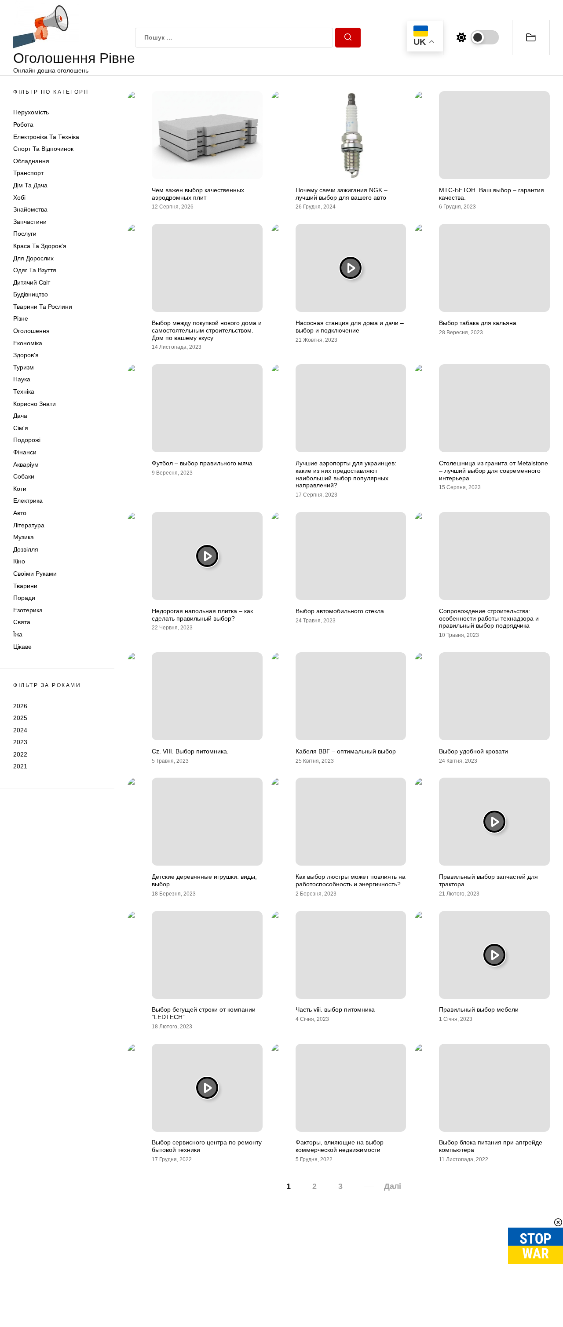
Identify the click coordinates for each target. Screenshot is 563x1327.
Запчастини (30, 221)
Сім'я (20, 427)
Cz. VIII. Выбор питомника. (190, 751)
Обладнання (31, 161)
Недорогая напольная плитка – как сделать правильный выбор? (202, 614)
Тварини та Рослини (42, 306)
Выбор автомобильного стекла (340, 610)
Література (28, 525)
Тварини (25, 585)
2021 (20, 766)
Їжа (17, 634)
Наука (21, 379)
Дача (20, 415)
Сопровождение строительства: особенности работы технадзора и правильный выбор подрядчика (489, 618)
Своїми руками (35, 573)
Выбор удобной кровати (473, 751)
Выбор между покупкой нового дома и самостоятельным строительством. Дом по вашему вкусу (207, 330)
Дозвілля (25, 549)
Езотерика (28, 610)
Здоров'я (26, 354)
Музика (23, 537)
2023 (20, 742)
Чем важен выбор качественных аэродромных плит (198, 193)
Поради (24, 597)
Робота (23, 124)
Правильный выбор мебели (479, 1009)
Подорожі (26, 439)
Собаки (23, 476)
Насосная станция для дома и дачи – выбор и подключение (350, 326)
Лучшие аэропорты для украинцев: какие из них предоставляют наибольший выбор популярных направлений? (346, 474)
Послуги (25, 233)
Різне (20, 318)
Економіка (27, 343)
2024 (20, 730)
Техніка (23, 391)
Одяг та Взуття (34, 270)
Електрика (28, 500)
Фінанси (25, 452)
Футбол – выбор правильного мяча (202, 463)
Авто (19, 512)
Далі (392, 1186)
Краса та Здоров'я (39, 245)
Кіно (19, 561)
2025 (20, 717)
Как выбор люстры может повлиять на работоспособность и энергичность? (351, 880)
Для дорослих (33, 258)
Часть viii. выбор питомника (335, 1009)
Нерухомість (31, 112)
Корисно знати (34, 403)
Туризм (23, 367)
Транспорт (28, 172)
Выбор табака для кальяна (477, 322)
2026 (20, 705)
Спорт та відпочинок (43, 148)
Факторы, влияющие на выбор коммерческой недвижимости (340, 1146)
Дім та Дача (30, 185)
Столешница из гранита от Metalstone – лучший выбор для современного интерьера (493, 471)
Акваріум (26, 464)
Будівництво (30, 294)
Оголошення (31, 330)
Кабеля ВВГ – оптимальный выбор (346, 751)
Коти (19, 488)
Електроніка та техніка (46, 136)
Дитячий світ (31, 282)
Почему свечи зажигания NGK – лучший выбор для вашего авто (342, 193)
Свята (21, 621)
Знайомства (30, 209)
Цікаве (22, 646)
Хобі (19, 197)
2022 (20, 754)
